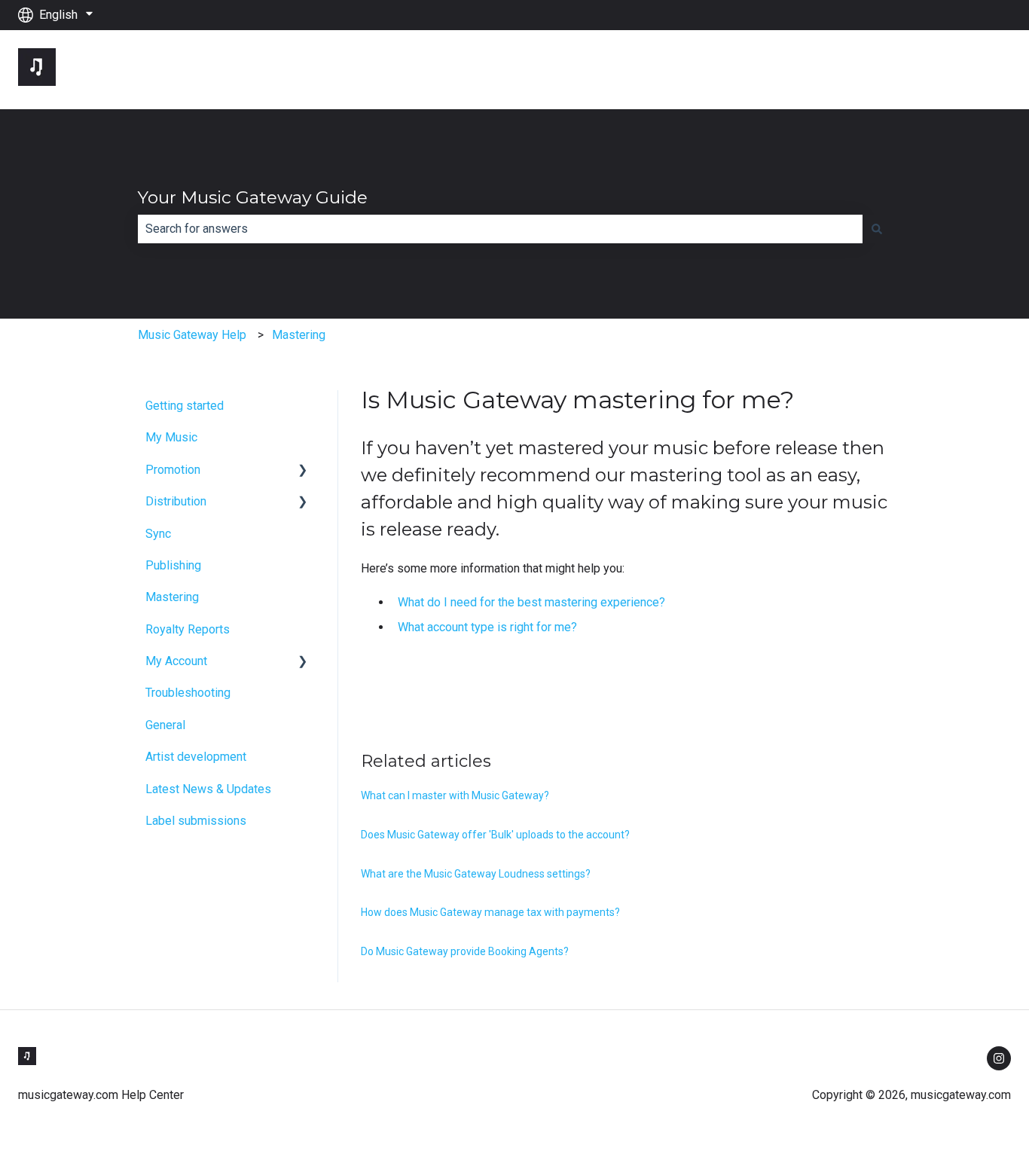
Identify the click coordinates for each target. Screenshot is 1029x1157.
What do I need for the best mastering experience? (531, 602)
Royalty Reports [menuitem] (187, 629)
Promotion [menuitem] (172, 469)
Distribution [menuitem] (175, 501)
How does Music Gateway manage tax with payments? (490, 912)
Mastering (298, 335)
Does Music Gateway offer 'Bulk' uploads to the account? (495, 835)
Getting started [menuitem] (184, 405)
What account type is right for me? (487, 627)
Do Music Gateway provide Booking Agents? (465, 951)
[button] (303, 471)
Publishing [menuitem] (173, 565)
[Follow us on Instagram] (999, 1058)
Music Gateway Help (192, 335)
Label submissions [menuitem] (195, 821)
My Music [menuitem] (171, 437)
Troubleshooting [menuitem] (188, 692)
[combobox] (500, 229)
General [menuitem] (165, 725)
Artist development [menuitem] (195, 756)
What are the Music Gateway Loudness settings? (476, 874)
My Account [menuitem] (176, 661)
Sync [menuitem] (158, 534)
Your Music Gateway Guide (253, 197)
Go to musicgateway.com (930, 69)
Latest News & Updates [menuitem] (208, 789)
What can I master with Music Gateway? (455, 795)
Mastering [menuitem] (172, 597)
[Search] (877, 229)
